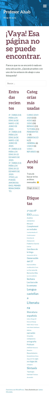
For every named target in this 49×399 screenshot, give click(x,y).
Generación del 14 (32, 255)
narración (31, 333)
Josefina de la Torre (32, 267)
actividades (35, 215)
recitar (29, 347)
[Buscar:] (26, 83)
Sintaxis (32, 368)
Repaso (30, 126)
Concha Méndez (31, 232)
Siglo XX (33, 361)
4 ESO (29, 120)
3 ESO (29, 123)
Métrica (29, 330)
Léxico (29, 319)
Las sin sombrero (32, 276)
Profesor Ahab (16, 11)
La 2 (28, 270)
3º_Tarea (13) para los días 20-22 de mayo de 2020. (15, 168)
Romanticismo (31, 356)
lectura (31, 278)
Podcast (30, 344)
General (31, 143)
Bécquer (30, 224)
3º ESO (30, 210)
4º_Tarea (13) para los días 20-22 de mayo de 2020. (15, 154)
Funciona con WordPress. (15, 390)
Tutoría (31, 129)
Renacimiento (32, 353)
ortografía (31, 341)
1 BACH (30, 146)
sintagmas (30, 364)
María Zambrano (34, 327)
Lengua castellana (33, 294)
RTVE (32, 359)
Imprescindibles (31, 264)
